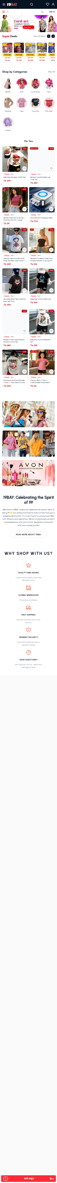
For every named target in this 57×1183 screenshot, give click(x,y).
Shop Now (27, 27)
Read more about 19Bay (28, 534)
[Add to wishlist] (24, 168)
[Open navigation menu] (4, 4)
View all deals (39, 36)
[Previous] (48, 36)
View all (51, 71)
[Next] (53, 36)
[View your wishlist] (47, 4)
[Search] (31, 4)
